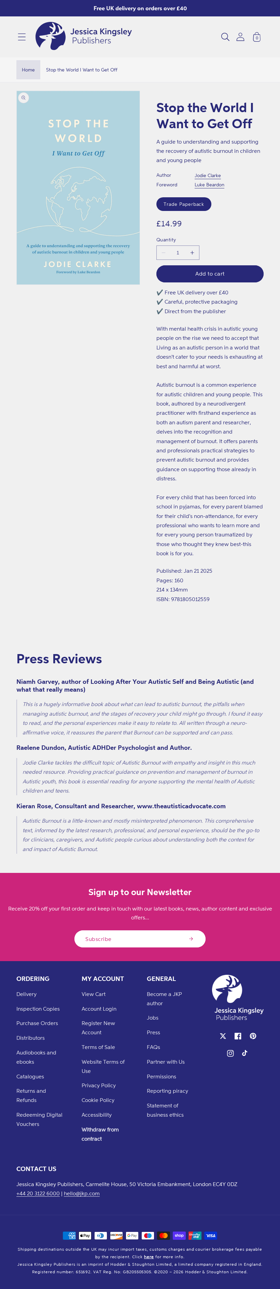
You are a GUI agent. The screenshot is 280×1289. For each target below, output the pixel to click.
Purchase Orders (37, 1023)
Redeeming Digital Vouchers (39, 1119)
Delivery (26, 994)
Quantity (166, 239)
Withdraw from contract (100, 1134)
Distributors (30, 1038)
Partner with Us (166, 1062)
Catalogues (30, 1076)
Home (28, 69)
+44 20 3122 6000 (38, 1193)
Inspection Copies (38, 1009)
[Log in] (240, 36)
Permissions (161, 1076)
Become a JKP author (164, 998)
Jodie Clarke (208, 175)
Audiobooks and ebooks (36, 1057)
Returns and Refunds (31, 1095)
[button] (21, 36)
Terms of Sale (98, 1047)
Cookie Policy (98, 1100)
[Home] (84, 37)
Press (153, 1032)
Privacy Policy (99, 1085)
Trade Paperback (184, 204)
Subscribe (98, 939)
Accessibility (97, 1115)
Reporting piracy (167, 1091)
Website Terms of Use (103, 1066)
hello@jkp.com (82, 1193)
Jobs (152, 1017)
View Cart (94, 994)
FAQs (153, 1047)
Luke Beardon (209, 184)
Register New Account (98, 1027)
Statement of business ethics (165, 1110)
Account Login (99, 1009)
